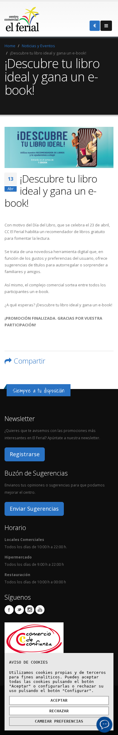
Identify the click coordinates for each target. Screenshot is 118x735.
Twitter (19, 609)
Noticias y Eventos (38, 45)
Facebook (9, 609)
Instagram (29, 609)
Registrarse (25, 454)
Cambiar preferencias (59, 721)
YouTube (39, 609)
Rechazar (59, 711)
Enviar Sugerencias (34, 508)
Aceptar (59, 700)
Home (10, 45)
